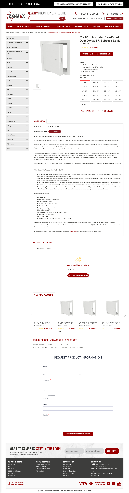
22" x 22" (107, 91)
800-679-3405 (18, 484)
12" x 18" (118, 82)
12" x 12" (107, 82)
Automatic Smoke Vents (14, 42)
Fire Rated (10, 72)
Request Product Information (78, 433)
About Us (11, 464)
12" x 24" (84, 86)
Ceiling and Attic (12, 47)
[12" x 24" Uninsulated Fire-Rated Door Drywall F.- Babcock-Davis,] (89, 308)
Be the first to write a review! (78, 275)
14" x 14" (96, 86)
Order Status (97, 18)
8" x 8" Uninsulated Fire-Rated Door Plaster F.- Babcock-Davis (42, 324)
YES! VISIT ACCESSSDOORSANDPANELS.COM (74, 4)
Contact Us (12, 473)
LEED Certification (14, 471)
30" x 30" (96, 100)
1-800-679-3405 (88, 13)
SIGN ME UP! (112, 451)
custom (96, 26)
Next (125, 315)
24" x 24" (96, 95)
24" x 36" (118, 95)
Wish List (66, 475)
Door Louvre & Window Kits (14, 52)
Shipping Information (43, 469)
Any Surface (10, 38)
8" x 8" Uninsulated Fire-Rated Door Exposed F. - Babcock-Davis (65, 324)
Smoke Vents (11, 135)
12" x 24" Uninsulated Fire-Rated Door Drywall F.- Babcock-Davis (88, 324)
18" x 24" (84, 91)
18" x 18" (118, 86)
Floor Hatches (11, 76)
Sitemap (87, 491)
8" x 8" (85, 82)
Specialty (10, 139)
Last (80, 374)
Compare (117, 13)
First (44, 374)
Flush (8, 81)
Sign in (76, 18)
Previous (31, 315)
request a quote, (79, 225)
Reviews (11, 469)
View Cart (66, 469)
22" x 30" (118, 91)
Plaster (9, 112)
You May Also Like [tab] (43, 295)
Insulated (10, 94)
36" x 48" (84, 104)
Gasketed (10, 85)
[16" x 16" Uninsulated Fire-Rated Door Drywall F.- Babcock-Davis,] (112, 308)
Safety (9, 126)
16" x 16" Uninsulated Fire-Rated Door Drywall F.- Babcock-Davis (111, 324)
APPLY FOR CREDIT (114, 18)
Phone (45, 391)
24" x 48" (84, 100)
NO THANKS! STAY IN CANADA (110, 4)
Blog (9, 466)
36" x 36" (118, 100)
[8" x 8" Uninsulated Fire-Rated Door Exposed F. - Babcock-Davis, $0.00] (67, 308)
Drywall (9, 58)
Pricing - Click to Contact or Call (96, 53)
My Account (67, 464)
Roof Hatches (11, 121)
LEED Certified (11, 99)
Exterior (9, 67)
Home (10, 26)
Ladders (9, 103)
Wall (8, 148)
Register (84, 18)
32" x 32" (107, 100)
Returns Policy (41, 466)
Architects (11, 475)
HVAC (8, 90)
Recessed (10, 117)
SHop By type (23, 26)
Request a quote (113, 26)
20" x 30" (96, 91)
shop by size (62, 26)
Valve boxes (10, 144)
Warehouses (95, 475)
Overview (39, 121)
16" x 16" (107, 86)
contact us (80, 26)
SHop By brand (43, 26)
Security (9, 130)
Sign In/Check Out (69, 471)
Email (45, 404)
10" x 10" (96, 82)
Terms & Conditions (43, 464)
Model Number (11, 108)
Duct (8, 63)
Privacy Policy (40, 471)
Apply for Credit (68, 473)
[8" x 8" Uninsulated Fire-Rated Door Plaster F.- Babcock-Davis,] (44, 308)
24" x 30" (107, 95)
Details (46, 415)
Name (45, 366)
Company (47, 380)
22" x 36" (84, 95)
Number (45, 398)
